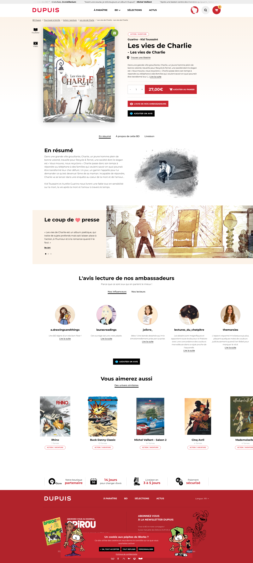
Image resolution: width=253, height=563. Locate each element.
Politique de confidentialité (126, 554)
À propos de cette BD (128, 136)
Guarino (133, 39)
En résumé (105, 136)
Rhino (55, 439)
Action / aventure (70, 20)
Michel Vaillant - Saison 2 (150, 439)
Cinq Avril (198, 439)
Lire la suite (155, 76)
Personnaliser (146, 549)
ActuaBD (187, 241)
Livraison (149, 136)
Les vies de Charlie (87, 20)
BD (116, 10)
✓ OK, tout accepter (109, 549)
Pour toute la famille (52, 20)
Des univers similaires (126, 385)
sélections (134, 10)
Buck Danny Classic (103, 439)
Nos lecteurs (138, 291)
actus (153, 10)
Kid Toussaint (149, 39)
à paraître (100, 10)
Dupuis (46, 10)
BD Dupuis (37, 20)
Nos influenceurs (117, 291)
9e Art (47, 247)
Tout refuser (129, 549)
